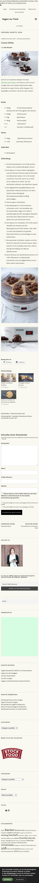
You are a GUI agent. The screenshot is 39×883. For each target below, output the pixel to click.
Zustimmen (7, 879)
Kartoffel (3, 838)
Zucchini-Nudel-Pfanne (8, 676)
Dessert (33, 830)
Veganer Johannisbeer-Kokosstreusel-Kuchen (15, 681)
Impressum (32, 9)
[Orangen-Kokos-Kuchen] (26, 377)
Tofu (8, 849)
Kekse (12, 838)
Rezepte (13, 32)
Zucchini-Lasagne (6, 678)
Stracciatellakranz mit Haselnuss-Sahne (29, 526)
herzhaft (13, 835)
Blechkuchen (20, 830)
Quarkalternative (6, 842)
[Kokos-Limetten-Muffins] (8, 377)
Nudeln (3, 840)
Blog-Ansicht (19, 12)
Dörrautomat (23, 416)
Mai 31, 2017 (12, 39)
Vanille (17, 849)
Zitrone (21, 851)
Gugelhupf (23, 833)
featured (5, 32)
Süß (20, 32)
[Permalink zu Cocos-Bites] (19, 75)
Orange (8, 840)
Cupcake (28, 830)
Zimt (16, 851)
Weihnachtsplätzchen (7, 851)
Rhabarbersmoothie (8, 525)
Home (5, 9)
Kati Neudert (8, 47)
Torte (12, 849)
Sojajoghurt (17, 845)
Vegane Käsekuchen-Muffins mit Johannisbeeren (16, 670)
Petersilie (18, 840)
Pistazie (23, 840)
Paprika (13, 840)
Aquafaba (15, 416)
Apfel (2, 830)
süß (15, 418)
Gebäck (10, 833)
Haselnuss (29, 833)
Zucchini (26, 851)
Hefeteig (4, 835)
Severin (11, 418)
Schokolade (5, 418)
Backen (9, 830)
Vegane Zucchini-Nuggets (9, 673)
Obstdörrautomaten (8, 82)
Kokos (30, 416)
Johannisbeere (33, 835)
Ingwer (26, 835)
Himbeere (21, 835)
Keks (8, 838)
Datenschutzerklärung (17, 9)
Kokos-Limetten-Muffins (19, 709)
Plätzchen (30, 841)
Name (3, 468)
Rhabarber (14, 842)
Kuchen (23, 838)
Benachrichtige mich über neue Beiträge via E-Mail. (19, 507)
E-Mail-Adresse (6, 477)
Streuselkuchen (31, 845)
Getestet (16, 833)
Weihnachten (29, 849)
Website (3, 486)
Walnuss (23, 849)
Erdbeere (4, 833)
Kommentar (5, 443)
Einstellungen (11, 873)
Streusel (23, 845)
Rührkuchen (22, 843)
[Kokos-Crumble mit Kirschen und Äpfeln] (8, 394)
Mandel (31, 838)
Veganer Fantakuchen (18, 704)
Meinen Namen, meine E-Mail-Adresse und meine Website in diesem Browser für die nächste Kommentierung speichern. (19, 496)
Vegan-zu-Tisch (10, 19)
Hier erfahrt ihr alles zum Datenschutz (19, 2)
